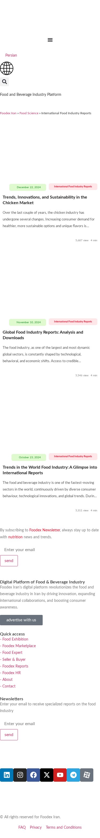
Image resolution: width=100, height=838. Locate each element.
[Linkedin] (6, 775)
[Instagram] (20, 775)
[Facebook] (33, 775)
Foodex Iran (8, 113)
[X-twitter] (46, 775)
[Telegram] (73, 775)
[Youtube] (60, 775)
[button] (4, 81)
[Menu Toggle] (50, 39)
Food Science (28, 113)
